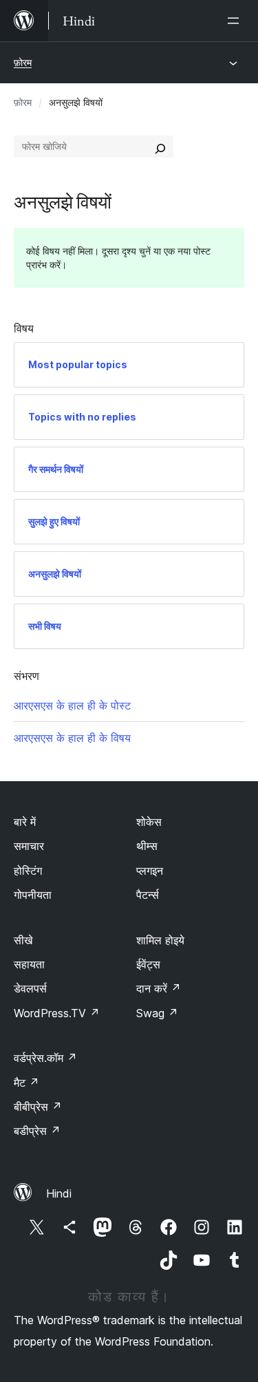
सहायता (29, 964)
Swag (157, 1013)
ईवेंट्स (148, 964)
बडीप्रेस (37, 1131)
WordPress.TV (57, 1013)
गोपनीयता (33, 895)
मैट (26, 1082)
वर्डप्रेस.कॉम (45, 1058)
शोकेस (149, 822)
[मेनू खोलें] (236, 20)
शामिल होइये (160, 940)
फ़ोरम (23, 62)
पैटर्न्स (147, 895)
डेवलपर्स (30, 988)
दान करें (158, 988)
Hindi (59, 1193)
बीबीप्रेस (38, 1107)
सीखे (23, 940)
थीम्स (147, 846)
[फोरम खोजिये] (160, 147)
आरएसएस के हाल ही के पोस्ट (72, 705)
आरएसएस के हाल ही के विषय (72, 738)
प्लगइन (149, 871)
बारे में (25, 822)
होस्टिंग (28, 871)
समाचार (29, 846)
